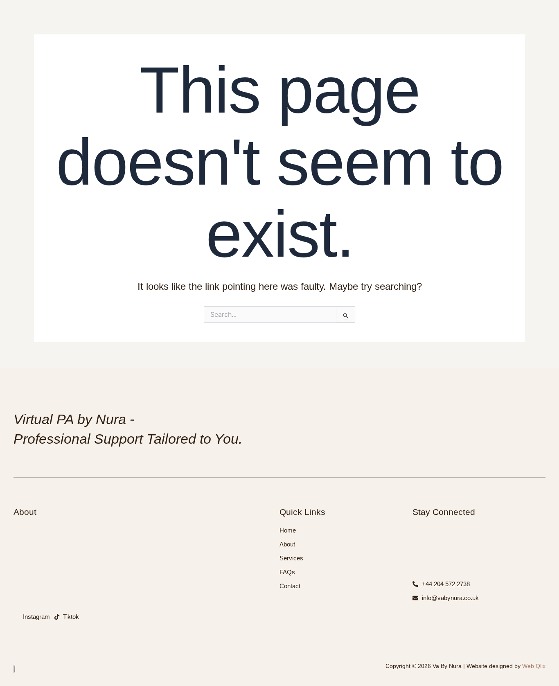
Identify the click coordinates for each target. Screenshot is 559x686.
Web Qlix (533, 666)
